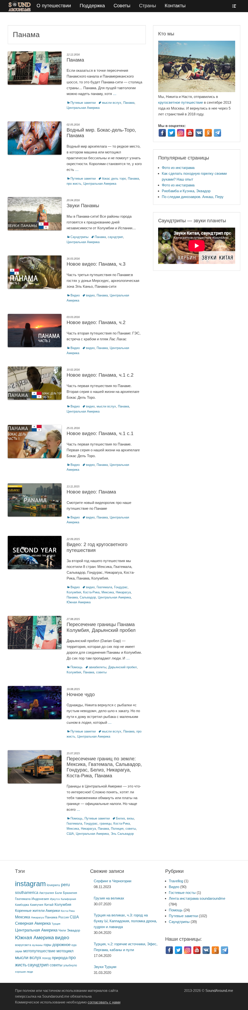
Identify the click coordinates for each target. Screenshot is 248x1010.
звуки (18, 951)
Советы (122, 5)
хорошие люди (24, 971)
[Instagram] (181, 133)
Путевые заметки (83, 102)
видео (90, 295)
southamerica (26, 892)
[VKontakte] (199, 133)
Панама (75, 60)
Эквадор (73, 930)
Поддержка (92, 5)
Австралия (46, 892)
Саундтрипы (79, 237)
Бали (58, 892)
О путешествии (54, 5)
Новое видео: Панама (91, 491)
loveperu (53, 885)
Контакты (175, 5)
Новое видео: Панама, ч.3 (96, 264)
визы (130, 818)
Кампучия (36, 904)
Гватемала (104, 587)
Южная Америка (79, 602)
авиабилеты (97, 667)
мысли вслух (111, 102)
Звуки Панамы (83, 205)
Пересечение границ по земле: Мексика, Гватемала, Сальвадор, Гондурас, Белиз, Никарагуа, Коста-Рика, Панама (104, 767)
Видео (75, 295)
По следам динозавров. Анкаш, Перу (193, 197)
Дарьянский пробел (122, 667)
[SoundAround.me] (20, 6)
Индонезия (40, 899)
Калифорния (68, 899)
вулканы (37, 945)
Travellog (176, 881)
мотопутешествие (39, 951)
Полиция (117, 828)
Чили (62, 930)
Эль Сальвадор (122, 833)
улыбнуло (70, 965)
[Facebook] (162, 133)
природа (60, 957)
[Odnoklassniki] (208, 133)
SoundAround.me (219, 990)
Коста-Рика (91, 592)
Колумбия (74, 592)
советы (101, 672)
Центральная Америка (83, 108)
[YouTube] (190, 133)
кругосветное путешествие (180, 102)
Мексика (107, 592)
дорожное (61, 944)
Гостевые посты (182, 893)
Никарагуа (123, 592)
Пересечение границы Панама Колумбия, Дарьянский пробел (101, 627)
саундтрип (115, 237)
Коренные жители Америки (37, 911)
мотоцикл (64, 951)
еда (74, 944)
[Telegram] (217, 133)
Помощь (76, 667)
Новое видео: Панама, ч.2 (96, 322)
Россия (63, 917)
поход (46, 958)
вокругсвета (23, 945)
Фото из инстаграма (178, 168)
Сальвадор (88, 597)
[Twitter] (171, 133)
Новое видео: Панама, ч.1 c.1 (100, 433)
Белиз (120, 818)
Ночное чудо (81, 694)
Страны (147, 5)
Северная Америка (33, 923)
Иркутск (55, 899)
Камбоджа (22, 904)
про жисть (74, 183)
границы (105, 823)
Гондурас (121, 587)
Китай (49, 905)
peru (65, 884)
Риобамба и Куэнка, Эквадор (186, 191)
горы (47, 945)
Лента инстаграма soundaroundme (197, 898)
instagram (30, 884)
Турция (56, 923)
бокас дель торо (114, 178)
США (70, 833)
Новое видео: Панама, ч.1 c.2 (100, 375)
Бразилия (70, 893)
